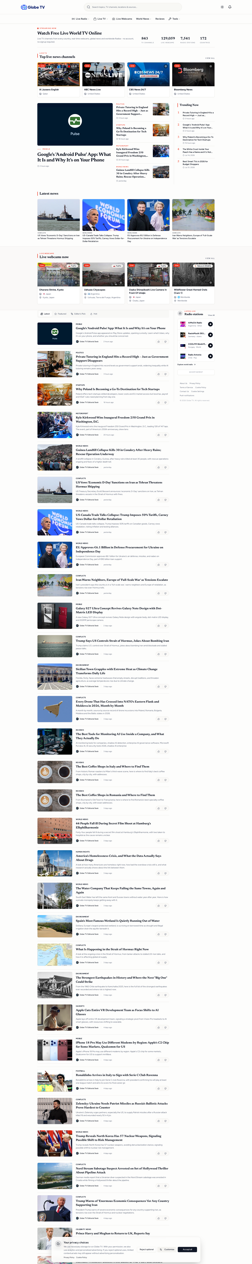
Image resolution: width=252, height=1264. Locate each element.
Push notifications (187, 395)
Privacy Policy (195, 383)
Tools (175, 18)
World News (142, 18)
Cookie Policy (200, 387)
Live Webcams (124, 18)
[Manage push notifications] (229, 7)
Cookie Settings (197, 391)
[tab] (45, 314)
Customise (169, 1249)
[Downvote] (166, 341)
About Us (183, 383)
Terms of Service (186, 387)
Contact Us (184, 391)
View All (210, 58)
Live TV (102, 18)
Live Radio (81, 18)
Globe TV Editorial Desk (89, 342)
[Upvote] (159, 341)
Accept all (187, 1249)
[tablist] (103, 314)
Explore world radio (185, 364)
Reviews (159, 18)
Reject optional (147, 1249)
